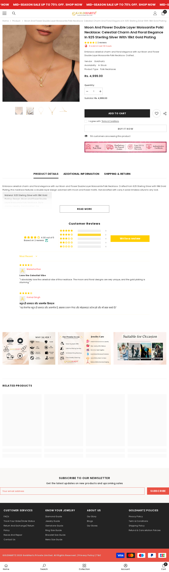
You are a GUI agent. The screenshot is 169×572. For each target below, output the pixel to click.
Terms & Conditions (110, 121)
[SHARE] (164, 113)
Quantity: (89, 85)
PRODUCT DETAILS (46, 174)
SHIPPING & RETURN (117, 174)
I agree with (95, 121)
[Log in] (155, 13)
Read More (84, 209)
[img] (25, 265)
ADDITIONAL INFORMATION (81, 174)
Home (5, 20)
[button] (91, 42)
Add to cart (117, 113)
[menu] (4, 13)
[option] (41, 63)
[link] (28, 348)
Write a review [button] (130, 238)
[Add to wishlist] (156, 113)
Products (16, 20)
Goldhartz (99, 61)
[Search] (14, 13)
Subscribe (158, 491)
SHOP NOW (53, 4)
